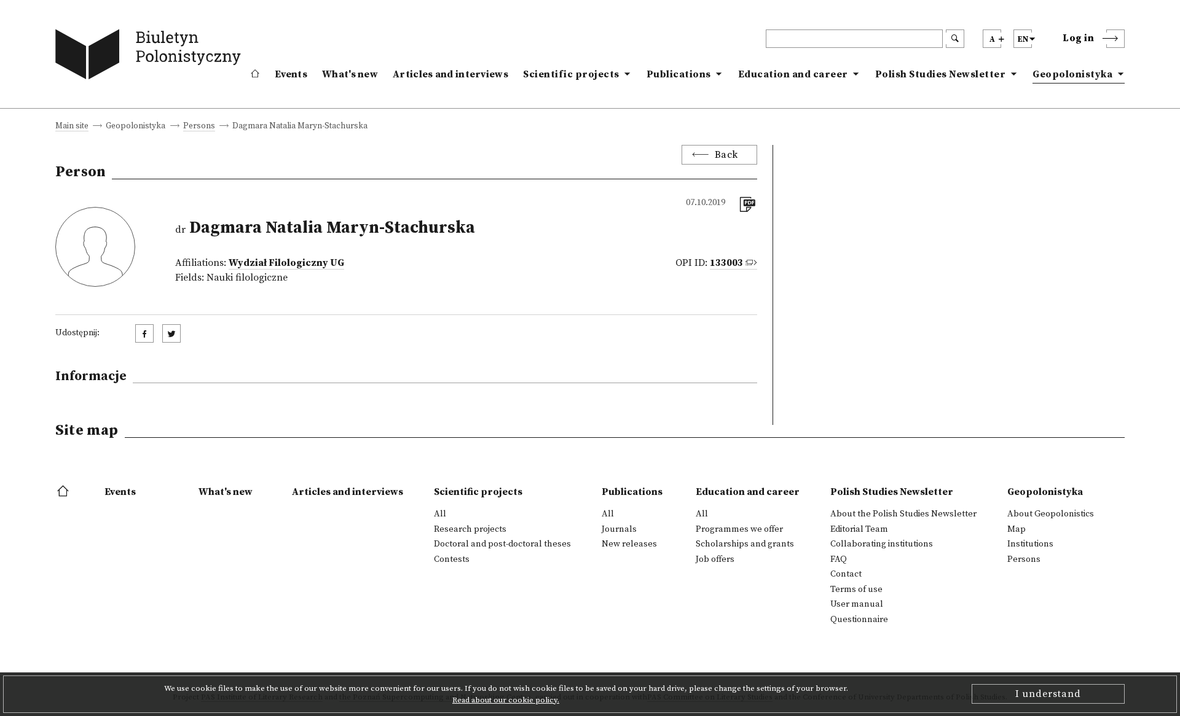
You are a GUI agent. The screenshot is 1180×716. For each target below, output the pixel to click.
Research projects (470, 529)
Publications (679, 74)
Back (726, 155)
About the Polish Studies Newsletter (903, 513)
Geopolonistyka (1072, 74)
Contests (452, 559)
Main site (71, 126)
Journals (619, 529)
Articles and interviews (450, 74)
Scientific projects (571, 74)
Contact (846, 574)
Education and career (793, 74)
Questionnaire (859, 619)
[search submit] (955, 38)
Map (1016, 529)
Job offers (715, 559)
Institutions (1030, 544)
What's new (350, 74)
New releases (629, 544)
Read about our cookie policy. (505, 700)
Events (291, 74)
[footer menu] (64, 492)
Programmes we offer (739, 529)
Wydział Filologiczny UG (286, 263)
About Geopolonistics (1050, 513)
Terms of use (856, 589)
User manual (856, 604)
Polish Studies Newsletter (940, 74)
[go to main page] (150, 56)
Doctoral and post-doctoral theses (502, 544)
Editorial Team (859, 529)
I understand (1048, 694)
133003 (726, 263)
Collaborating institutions (881, 544)
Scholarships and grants (745, 544)
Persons (199, 126)
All (440, 513)
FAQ (838, 559)
